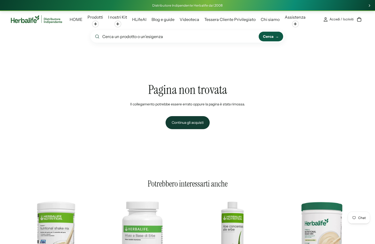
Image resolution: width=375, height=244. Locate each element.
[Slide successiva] (369, 5)
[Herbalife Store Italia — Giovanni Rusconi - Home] (36, 19)
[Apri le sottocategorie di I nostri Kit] (118, 24)
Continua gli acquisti (188, 122)
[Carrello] (359, 19)
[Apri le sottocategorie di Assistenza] (295, 24)
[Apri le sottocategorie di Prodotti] (95, 24)
